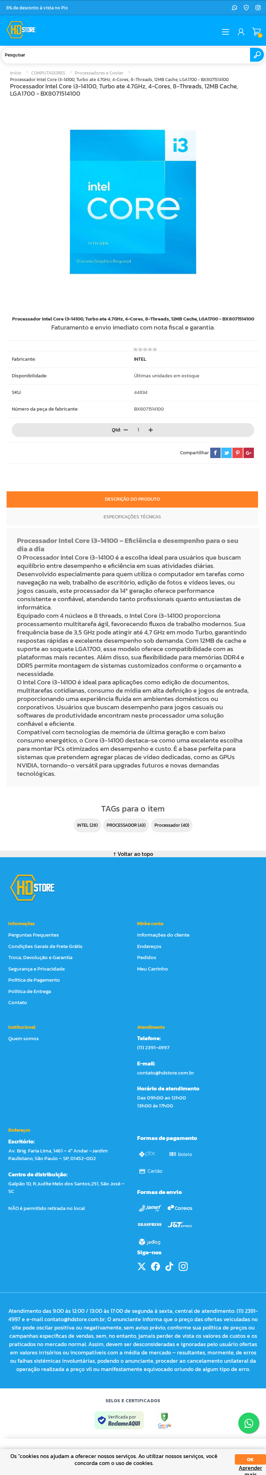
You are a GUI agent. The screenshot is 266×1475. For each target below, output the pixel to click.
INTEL (140, 359)
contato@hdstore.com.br (165, 1073)
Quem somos (23, 1038)
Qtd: (116, 429)
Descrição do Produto (132, 499)
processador (167, 825)
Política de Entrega (29, 991)
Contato (17, 1002)
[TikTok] (169, 1266)
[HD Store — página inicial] (38, 887)
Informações (21, 923)
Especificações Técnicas (132, 516)
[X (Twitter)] (141, 1266)
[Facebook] (155, 1266)
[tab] (132, 500)
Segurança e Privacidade (36, 969)
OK (250, 1459)
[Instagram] (258, 8)
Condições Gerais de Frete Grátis (45, 946)
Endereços (149, 946)
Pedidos (146, 957)
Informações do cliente (163, 935)
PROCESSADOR (122, 825)
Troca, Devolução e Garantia (40, 957)
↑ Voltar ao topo (133, 854)
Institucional (21, 1027)
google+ (248, 453)
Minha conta (150, 923)
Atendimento (151, 1027)
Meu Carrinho (256, 31)
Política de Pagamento (34, 980)
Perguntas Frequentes (33, 935)
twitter (226, 453)
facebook (215, 453)
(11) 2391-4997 (153, 1047)
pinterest (237, 453)
